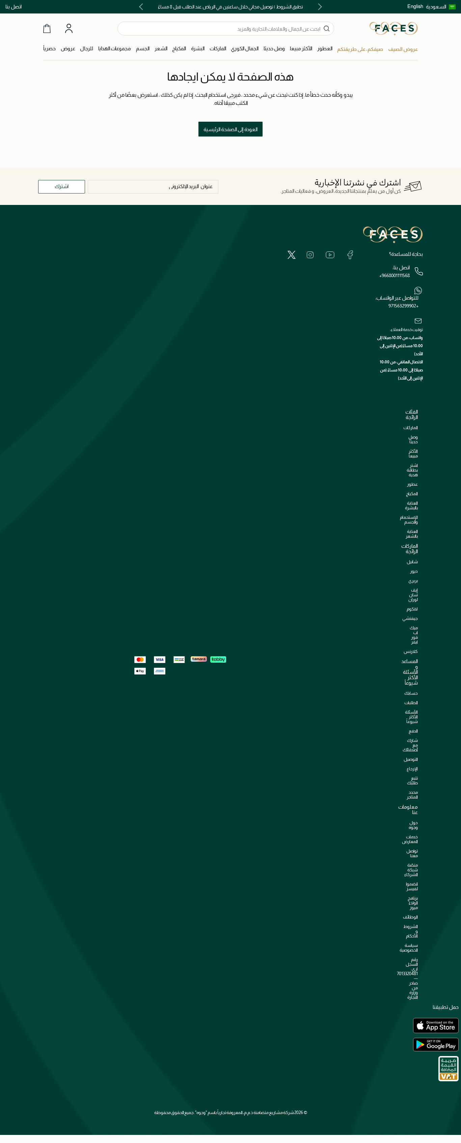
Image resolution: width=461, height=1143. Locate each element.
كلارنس (411, 651)
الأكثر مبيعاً (413, 453)
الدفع (413, 730)
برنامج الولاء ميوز (413, 903)
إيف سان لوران (413, 595)
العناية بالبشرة (411, 505)
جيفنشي (410, 618)
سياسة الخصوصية (409, 948)
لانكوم (412, 608)
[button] (441, 7)
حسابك (411, 693)
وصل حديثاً (413, 439)
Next (142, 6)
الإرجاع (412, 768)
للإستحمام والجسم (409, 519)
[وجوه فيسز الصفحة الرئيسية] (394, 28)
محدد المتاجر (412, 795)
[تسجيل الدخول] (69, 28)
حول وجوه (413, 825)
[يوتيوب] (330, 254)
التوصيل (411, 759)
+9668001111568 (394, 275)
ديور (414, 571)
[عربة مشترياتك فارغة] (47, 28)
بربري (413, 580)
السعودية (436, 6)
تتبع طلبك (412, 780)
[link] (218, 48)
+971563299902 (403, 305)
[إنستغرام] (310, 254)
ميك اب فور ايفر (414, 634)
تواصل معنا (412, 853)
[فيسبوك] (350, 254)
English (415, 6)
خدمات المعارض (410, 839)
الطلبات (411, 702)
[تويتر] (292, 254)
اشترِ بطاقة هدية (412, 470)
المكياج (412, 493)
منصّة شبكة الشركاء (411, 870)
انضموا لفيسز (412, 886)
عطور (412, 484)
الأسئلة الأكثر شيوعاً (411, 717)
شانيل (412, 561)
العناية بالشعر (412, 534)
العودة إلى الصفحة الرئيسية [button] (230, 129)
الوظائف (410, 917)
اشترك (62, 186)
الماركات (410, 427)
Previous (318, 6)
